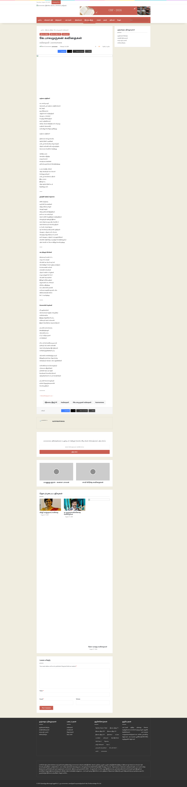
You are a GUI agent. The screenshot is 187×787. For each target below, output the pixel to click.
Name (42, 690)
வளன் (97, 751)
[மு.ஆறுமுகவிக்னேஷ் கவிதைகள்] (74, 505)
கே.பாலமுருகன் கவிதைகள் (82, 402)
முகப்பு (40, 20)
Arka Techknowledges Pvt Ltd (93, 783)
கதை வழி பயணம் (122, 40)
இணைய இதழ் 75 (114, 728)
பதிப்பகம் (112, 20)
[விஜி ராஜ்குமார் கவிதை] (50, 505)
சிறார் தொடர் (99, 741)
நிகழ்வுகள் (58, 20)
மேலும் (119, 20)
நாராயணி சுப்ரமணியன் (101, 748)
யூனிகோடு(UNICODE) (142, 737)
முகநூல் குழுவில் (143, 729)
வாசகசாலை (54, 46)
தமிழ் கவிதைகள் (100, 744)
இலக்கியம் (109, 734)
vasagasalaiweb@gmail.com (129, 734)
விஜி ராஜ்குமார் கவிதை (49, 512)
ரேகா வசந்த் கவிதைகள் (97, 647)
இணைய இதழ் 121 (111, 731)
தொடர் (108, 744)
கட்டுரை (117, 734)
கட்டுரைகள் (70, 729)
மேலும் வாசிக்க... (63, 773)
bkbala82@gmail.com (46, 396)
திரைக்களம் (78, 20)
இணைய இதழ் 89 (55, 34)
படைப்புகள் (68, 20)
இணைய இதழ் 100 (100, 731)
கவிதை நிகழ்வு (121, 43)
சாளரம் (99, 20)
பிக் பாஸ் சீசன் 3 (113, 748)
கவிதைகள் (66, 34)
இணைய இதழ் (89, 20)
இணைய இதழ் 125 (100, 734)
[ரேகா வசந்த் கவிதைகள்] (99, 572)
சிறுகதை (106, 741)
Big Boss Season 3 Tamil (101, 728)
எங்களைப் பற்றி (48, 20)
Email (42, 699)
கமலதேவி (98, 738)
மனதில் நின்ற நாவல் (122, 38)
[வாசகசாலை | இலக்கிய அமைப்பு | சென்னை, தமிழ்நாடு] (52, 5)
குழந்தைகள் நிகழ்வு (122, 36)
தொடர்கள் (69, 734)
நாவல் (105, 20)
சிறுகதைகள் (70, 732)
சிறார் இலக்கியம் (115, 738)
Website (78, 699)
